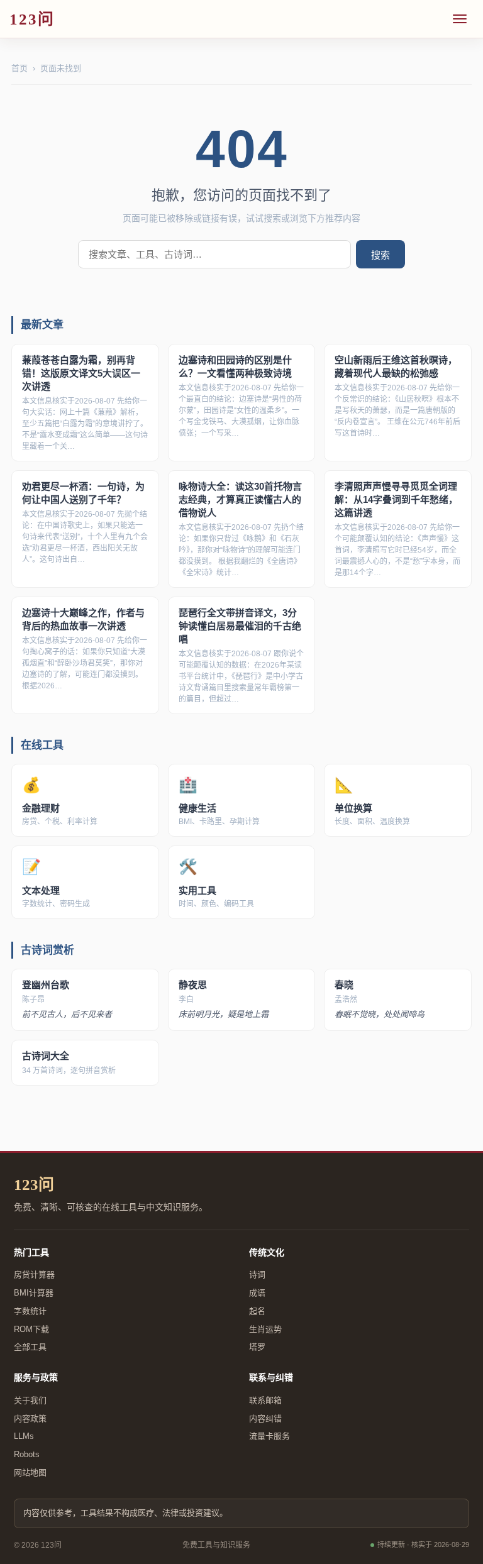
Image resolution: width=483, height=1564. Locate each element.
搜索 (380, 255)
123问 (34, 1184)
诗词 (257, 1274)
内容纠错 (265, 1418)
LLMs (24, 1436)
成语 (257, 1292)
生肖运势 (265, 1329)
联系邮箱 (265, 1400)
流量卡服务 (269, 1436)
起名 (257, 1311)
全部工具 (30, 1347)
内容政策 (30, 1418)
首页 (19, 68)
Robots (27, 1454)
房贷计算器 (34, 1274)
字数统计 (30, 1311)
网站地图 (30, 1472)
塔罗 (257, 1347)
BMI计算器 (33, 1292)
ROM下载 (31, 1329)
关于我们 (30, 1400)
